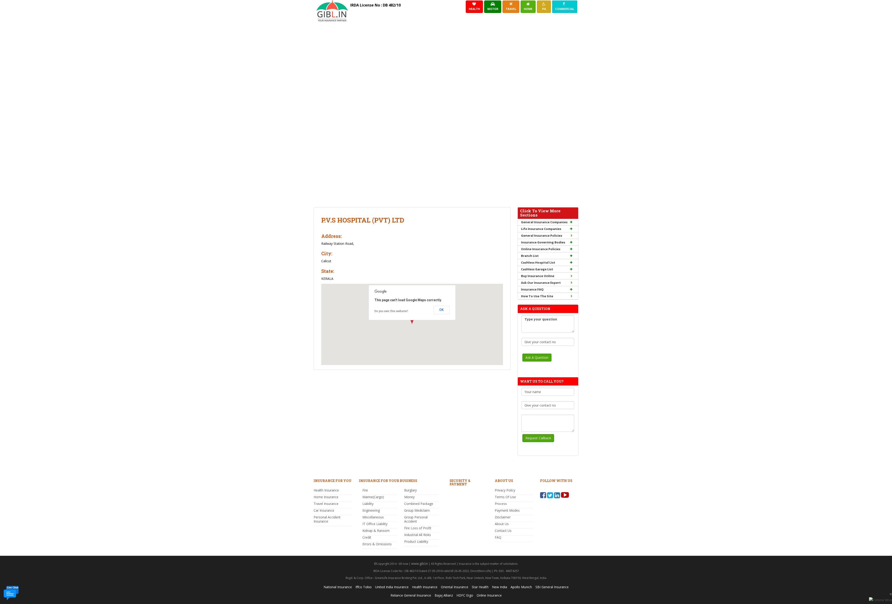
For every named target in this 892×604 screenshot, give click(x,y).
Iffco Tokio (363, 587)
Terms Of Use (505, 497)
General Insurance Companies (544, 222)
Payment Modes (507, 510)
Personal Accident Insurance (327, 519)
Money (409, 497)
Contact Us (503, 530)
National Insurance (338, 587)
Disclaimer (503, 517)
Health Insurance (326, 490)
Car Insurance (324, 510)
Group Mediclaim (417, 510)
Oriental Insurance (454, 587)
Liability (368, 503)
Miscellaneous (373, 517)
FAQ (498, 537)
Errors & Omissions (377, 544)
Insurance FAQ (532, 289)
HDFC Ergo (464, 595)
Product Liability (416, 541)
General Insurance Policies (541, 235)
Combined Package (418, 503)
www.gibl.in (419, 563)
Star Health (480, 587)
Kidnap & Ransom (376, 530)
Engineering (371, 510)
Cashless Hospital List (538, 262)
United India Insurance (392, 587)
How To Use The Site (537, 296)
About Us (502, 524)
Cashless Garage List (537, 269)
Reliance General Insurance (410, 595)
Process (501, 503)
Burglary (410, 490)
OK (441, 310)
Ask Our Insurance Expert (541, 283)
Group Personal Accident (416, 519)
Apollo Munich (521, 587)
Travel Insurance (326, 503)
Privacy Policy (505, 490)
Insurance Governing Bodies (543, 242)
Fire (365, 490)
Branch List (530, 256)
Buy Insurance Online (537, 276)
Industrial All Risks (417, 535)
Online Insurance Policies (540, 249)
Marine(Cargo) (373, 497)
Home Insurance (326, 497)
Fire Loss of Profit (417, 528)
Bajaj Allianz (444, 595)
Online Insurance (489, 595)
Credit (366, 537)
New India (499, 587)
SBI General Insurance (552, 587)
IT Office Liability (374, 524)
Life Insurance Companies (541, 229)
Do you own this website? (391, 311)
